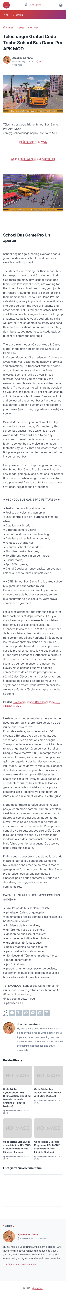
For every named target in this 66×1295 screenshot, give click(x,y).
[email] (47, 1013)
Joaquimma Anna (27, 1234)
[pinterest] (40, 1013)
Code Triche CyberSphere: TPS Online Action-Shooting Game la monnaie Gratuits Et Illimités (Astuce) (17, 1098)
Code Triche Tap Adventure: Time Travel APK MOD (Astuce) (47, 1092)
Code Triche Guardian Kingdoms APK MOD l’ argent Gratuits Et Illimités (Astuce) (47, 1146)
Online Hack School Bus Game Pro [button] (33, 158)
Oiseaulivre (37, 1288)
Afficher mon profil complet (20, 1264)
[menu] (6, 5)
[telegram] (33, 1013)
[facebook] (12, 1013)
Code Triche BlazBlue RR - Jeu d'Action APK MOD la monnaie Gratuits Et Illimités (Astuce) (17, 1146)
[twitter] (19, 1013)
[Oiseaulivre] (33, 5)
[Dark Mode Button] (61, 5)
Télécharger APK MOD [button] (33, 141)
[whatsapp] (26, 1013)
